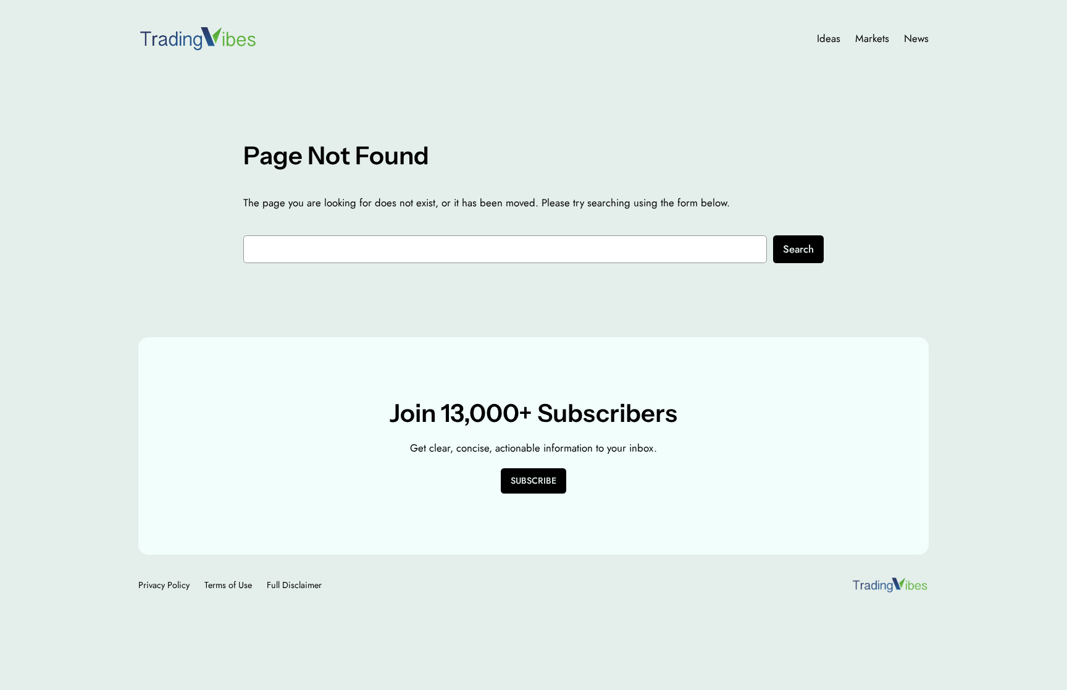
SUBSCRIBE (533, 480)
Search (798, 249)
